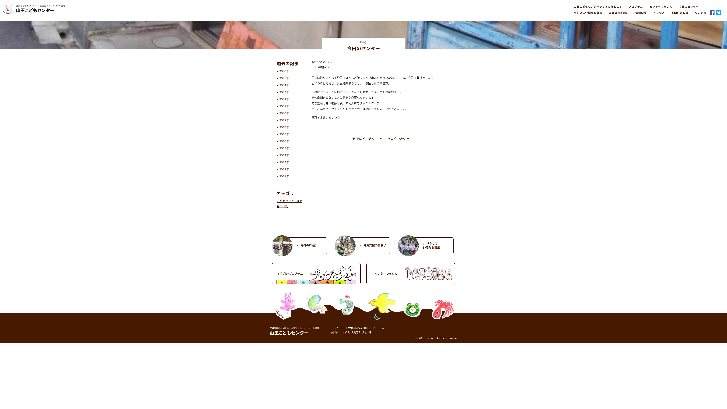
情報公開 (641, 12)
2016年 (284, 141)
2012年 (284, 169)
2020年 (284, 113)
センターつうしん (661, 6)
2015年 (284, 148)
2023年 (284, 92)
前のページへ (365, 139)
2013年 (284, 162)
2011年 (284, 176)
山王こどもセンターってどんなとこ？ (598, 6)
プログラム (636, 6)
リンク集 (700, 12)
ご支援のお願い (619, 12)
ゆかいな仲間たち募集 (588, 12)
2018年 (284, 127)
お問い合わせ (679, 12)
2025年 (284, 78)
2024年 (284, 85)
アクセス (659, 12)
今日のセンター (689, 6)
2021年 (284, 106)
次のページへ (396, 139)
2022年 (284, 99)
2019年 (284, 120)
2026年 (284, 71)
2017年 (284, 134)
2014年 (284, 155)
